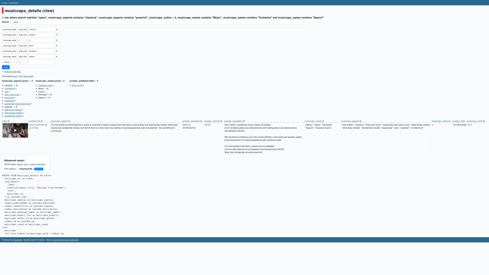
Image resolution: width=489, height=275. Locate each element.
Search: (5, 21)
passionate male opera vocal (18, 103)
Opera (41, 91)
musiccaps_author (439, 121)
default (20, 164)
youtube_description (233, 121)
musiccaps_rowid (475, 121)
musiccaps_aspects (350, 121)
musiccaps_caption (59, 121)
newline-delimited (37, 164)
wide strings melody (14, 112)
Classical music (45, 85)
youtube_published (191, 121)
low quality (9, 97)
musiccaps (13, 2)
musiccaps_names (313, 121)
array (26, 164)
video (4, 121)
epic (6, 91)
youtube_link (34, 121)
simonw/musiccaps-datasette (65, 239)
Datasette (17, 239)
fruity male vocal (12, 94)
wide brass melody (13, 109)
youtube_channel (212, 121)
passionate (10, 100)
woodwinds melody (13, 115)
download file (25, 168)
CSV (20, 76)
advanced (28, 76)
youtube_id (457, 121)
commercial (10, 88)
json (15, 76)
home (4, 2)
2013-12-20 (77, 85)
